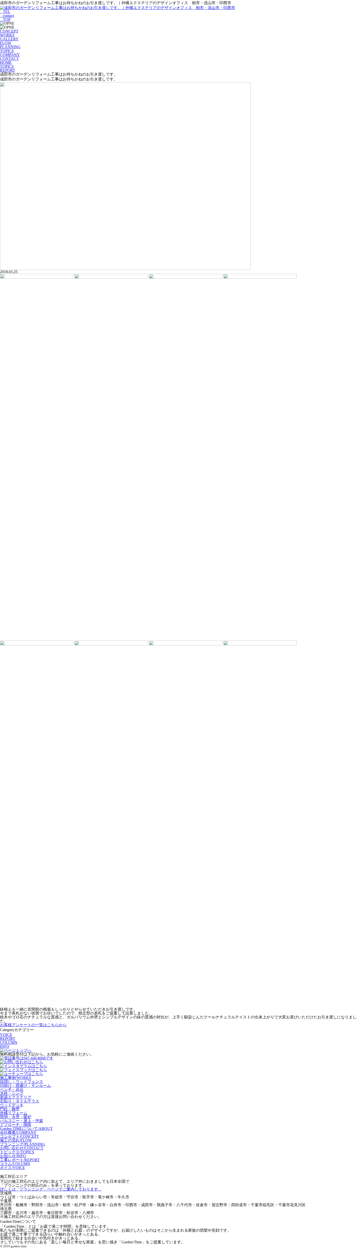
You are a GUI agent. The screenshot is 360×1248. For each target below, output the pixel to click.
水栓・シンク (12, 1093)
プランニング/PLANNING (22, 1144)
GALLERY (9, 39)
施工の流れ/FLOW (16, 1140)
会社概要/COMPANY (18, 1132)
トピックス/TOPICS (17, 1152)
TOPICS (7, 51)
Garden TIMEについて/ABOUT (26, 1128)
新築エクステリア (15, 1097)
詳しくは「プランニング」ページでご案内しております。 (51, 1189)
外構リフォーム (13, 1113)
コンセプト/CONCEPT (19, 1136)
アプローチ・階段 (15, 1125)
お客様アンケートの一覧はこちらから (33, 1025)
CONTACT (9, 58)
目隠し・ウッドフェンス (21, 1082)
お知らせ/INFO (13, 1156)
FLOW (5, 43)
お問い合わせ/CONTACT (21, 1148)
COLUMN (8, 1042)
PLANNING (10, 47)
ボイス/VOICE (12, 1168)
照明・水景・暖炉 (15, 1117)
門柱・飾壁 (10, 1109)
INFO (4, 1046)
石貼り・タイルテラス (19, 1101)
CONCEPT (9, 31)
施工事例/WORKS (15, 1078)
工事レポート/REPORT (20, 1160)
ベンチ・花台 (12, 1089)
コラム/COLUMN (15, 1164)
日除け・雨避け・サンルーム (25, 1085)
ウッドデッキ (12, 1105)
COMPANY (10, 55)
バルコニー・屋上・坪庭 (21, 1121)
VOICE (6, 1035)
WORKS (7, 35)
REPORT (7, 1038)
